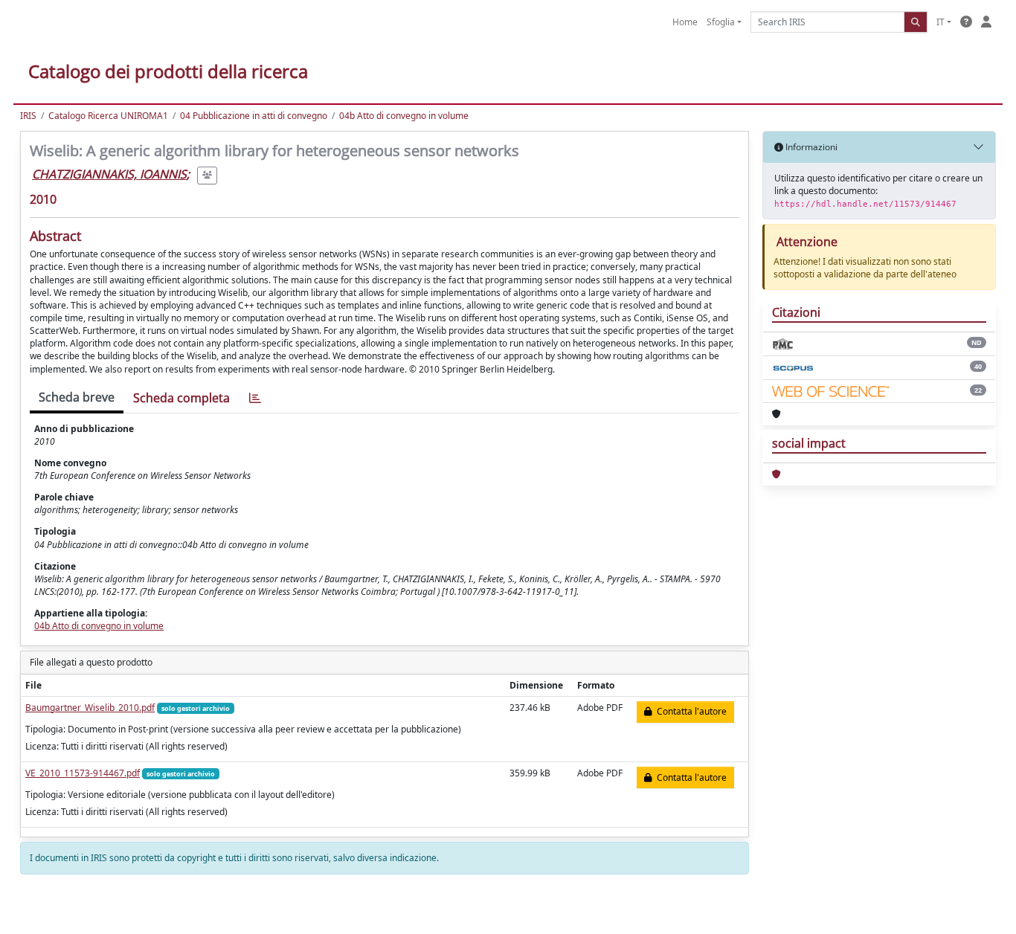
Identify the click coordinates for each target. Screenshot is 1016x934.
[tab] (255, 398)
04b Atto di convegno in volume (404, 115)
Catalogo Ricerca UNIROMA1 (108, 115)
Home (685, 22)
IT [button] (940, 22)
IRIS (28, 115)
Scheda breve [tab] (77, 397)
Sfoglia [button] (721, 22)
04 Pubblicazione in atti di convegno (253, 115)
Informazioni (810, 147)
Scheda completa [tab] (181, 398)
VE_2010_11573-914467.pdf (82, 773)
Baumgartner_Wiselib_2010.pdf (90, 707)
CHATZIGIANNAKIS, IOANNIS (109, 174)
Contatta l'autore (689, 711)
